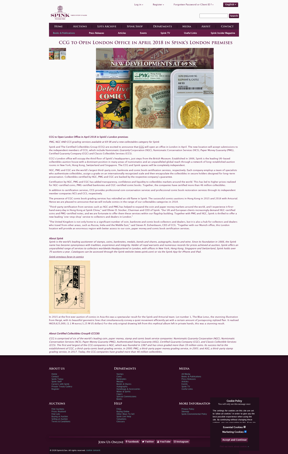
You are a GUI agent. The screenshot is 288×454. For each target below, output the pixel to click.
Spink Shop (135, 26)
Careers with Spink (60, 384)
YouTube (164, 442)
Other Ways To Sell (125, 414)
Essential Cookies (233, 427)
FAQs (118, 409)
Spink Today (57, 379)
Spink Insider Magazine (223, 33)
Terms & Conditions (61, 422)
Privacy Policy (188, 409)
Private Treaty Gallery (62, 387)
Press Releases (96, 33)
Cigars (119, 394)
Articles (122, 33)
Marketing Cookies (233, 432)
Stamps (120, 374)
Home (58, 26)
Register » (158, 4)
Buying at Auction (60, 417)
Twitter (149, 442)
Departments (162, 26)
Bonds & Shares (123, 384)
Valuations (121, 419)
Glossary (120, 422)
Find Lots (56, 414)
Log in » (138, 4)
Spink (199, 158)
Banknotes (121, 379)
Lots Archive (106, 26)
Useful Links (190, 33)
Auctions (80, 26)
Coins (119, 377)
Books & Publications (64, 33)
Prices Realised (59, 412)
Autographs (122, 387)
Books (119, 399)
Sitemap (185, 412)
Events (143, 33)
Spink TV (165, 33)
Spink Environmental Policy (194, 414)
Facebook (133, 442)
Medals (119, 382)
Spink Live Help (123, 417)
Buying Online (122, 412)
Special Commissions (126, 397)
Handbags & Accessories (128, 389)
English (230, 4)
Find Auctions (58, 409)
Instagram (182, 442)
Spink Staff (57, 382)
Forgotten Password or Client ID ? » (194, 4)
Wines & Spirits (123, 392)
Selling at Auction (60, 419)
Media (186, 26)
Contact (227, 26)
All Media (186, 374)
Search (234, 16)
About (206, 26)
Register (55, 389)
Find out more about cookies (234, 447)
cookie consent (93, 450)
